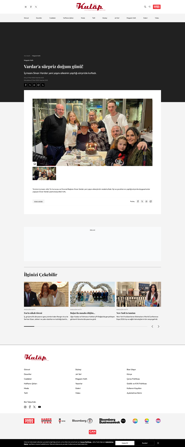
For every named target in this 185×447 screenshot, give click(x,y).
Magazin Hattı (131, 18)
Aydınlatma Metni (134, 393)
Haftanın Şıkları (68, 18)
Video (157, 18)
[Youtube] (39, 407)
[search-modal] (145, 7)
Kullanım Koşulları (134, 388)
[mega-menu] (149, 7)
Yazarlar (79, 383)
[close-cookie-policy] (158, 443)
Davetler (39, 18)
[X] (34, 407)
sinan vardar (38, 201)
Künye (129, 374)
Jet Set (117, 18)
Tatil (93, 18)
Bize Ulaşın (131, 369)
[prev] (152, 326)
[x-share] (30, 85)
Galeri (145, 18)
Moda (83, 18)
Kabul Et (125, 443)
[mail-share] (38, 85)
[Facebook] (30, 407)
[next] (158, 326)
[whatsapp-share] (34, 85)
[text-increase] (43, 85)
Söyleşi (104, 18)
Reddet (145, 443)
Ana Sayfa (27, 56)
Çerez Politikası (133, 379)
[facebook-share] (25, 85)
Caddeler (52, 18)
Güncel (26, 18)
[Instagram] (25, 407)
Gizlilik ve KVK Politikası (137, 383)
